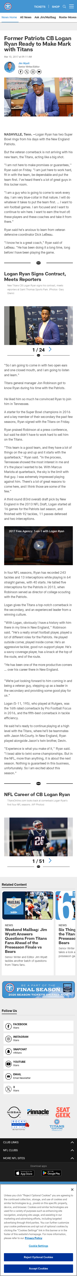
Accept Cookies (38, 1268)
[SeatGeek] (63, 1112)
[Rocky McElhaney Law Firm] (20, 1125)
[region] (38, 1230)
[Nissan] (14, 1112)
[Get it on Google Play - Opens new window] (51, 1175)
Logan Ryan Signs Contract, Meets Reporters (35, 276)
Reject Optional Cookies (38, 1257)
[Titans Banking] (38, 1112)
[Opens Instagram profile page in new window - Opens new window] (33, 71)
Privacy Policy (33, 1238)
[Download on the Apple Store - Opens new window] (24, 1173)
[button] (38, 545)
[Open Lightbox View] (38, 332)
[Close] (72, 1189)
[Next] (50, 349)
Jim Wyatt (23, 63)
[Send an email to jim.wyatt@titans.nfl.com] (39, 71)
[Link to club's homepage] (8, 5)
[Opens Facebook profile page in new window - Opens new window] (20, 71)
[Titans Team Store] (57, 1125)
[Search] (64, 6)
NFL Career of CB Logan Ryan (37, 794)
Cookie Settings (38, 1245)
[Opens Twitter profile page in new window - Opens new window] (26, 71)
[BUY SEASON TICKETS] (38, 990)
